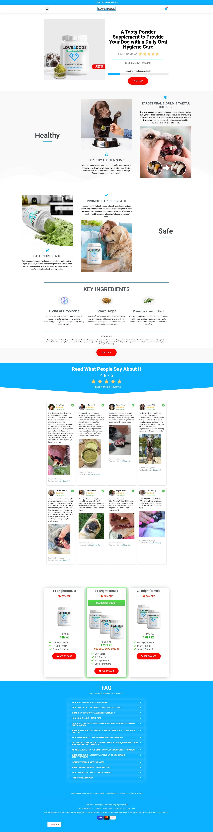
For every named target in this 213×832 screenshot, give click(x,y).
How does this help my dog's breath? (90, 702)
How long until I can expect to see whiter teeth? (96, 708)
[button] (47, 9)
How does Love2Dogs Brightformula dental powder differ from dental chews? (103, 724)
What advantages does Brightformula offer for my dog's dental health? (104, 731)
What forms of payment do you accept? (91, 767)
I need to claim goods (82, 778)
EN (55, 824)
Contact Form (123, 793)
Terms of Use (76, 793)
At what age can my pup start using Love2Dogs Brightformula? (103, 750)
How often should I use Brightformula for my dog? (97, 738)
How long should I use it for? (86, 718)
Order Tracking (99, 793)
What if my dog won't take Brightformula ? (93, 713)
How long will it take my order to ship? (91, 773)
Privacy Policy (87, 793)
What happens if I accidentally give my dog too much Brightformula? (98, 756)
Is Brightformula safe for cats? (88, 762)
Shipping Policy (111, 793)
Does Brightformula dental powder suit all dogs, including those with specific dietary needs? (105, 744)
